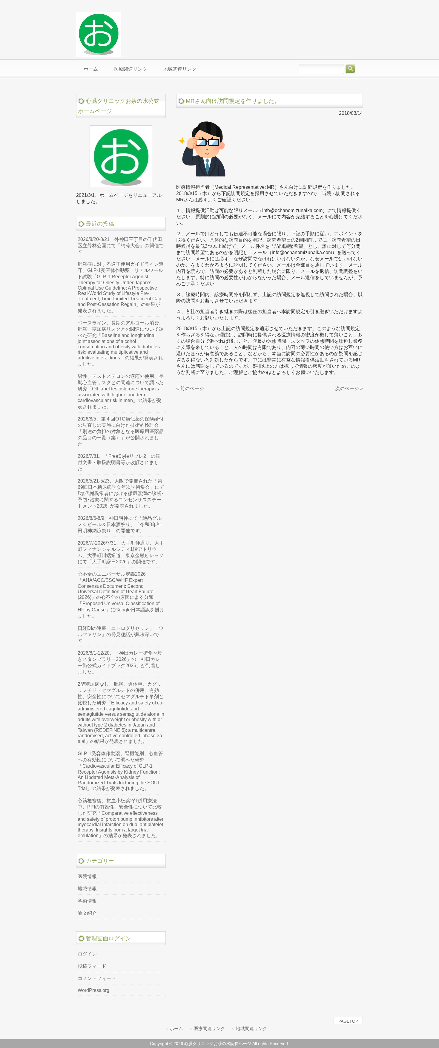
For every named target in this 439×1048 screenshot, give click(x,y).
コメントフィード (97, 978)
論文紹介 (87, 913)
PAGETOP (348, 1021)
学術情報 (87, 900)
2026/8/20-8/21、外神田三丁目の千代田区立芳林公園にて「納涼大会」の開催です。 (121, 245)
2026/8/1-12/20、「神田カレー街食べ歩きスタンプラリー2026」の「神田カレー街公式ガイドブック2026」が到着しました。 (120, 662)
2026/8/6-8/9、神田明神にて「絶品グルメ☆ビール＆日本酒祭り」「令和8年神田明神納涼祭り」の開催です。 (120, 524)
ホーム (176, 1028)
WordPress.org (93, 990)
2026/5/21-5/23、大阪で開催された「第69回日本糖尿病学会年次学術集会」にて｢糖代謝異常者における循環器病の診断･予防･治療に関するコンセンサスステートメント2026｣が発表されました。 (121, 493)
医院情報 (87, 876)
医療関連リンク (209, 1028)
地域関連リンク (251, 1028)
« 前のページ (190, 388)
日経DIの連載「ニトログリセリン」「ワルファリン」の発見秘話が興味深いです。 (121, 634)
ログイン (87, 953)
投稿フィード (92, 966)
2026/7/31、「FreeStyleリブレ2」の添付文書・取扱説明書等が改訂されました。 (119, 462)
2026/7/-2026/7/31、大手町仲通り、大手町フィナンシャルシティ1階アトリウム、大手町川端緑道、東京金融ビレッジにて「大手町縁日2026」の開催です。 (121, 552)
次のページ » (349, 388)
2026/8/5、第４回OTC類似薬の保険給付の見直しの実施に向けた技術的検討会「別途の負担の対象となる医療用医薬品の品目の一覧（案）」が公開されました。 (121, 431)
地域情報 (87, 888)
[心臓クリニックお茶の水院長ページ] (98, 54)
